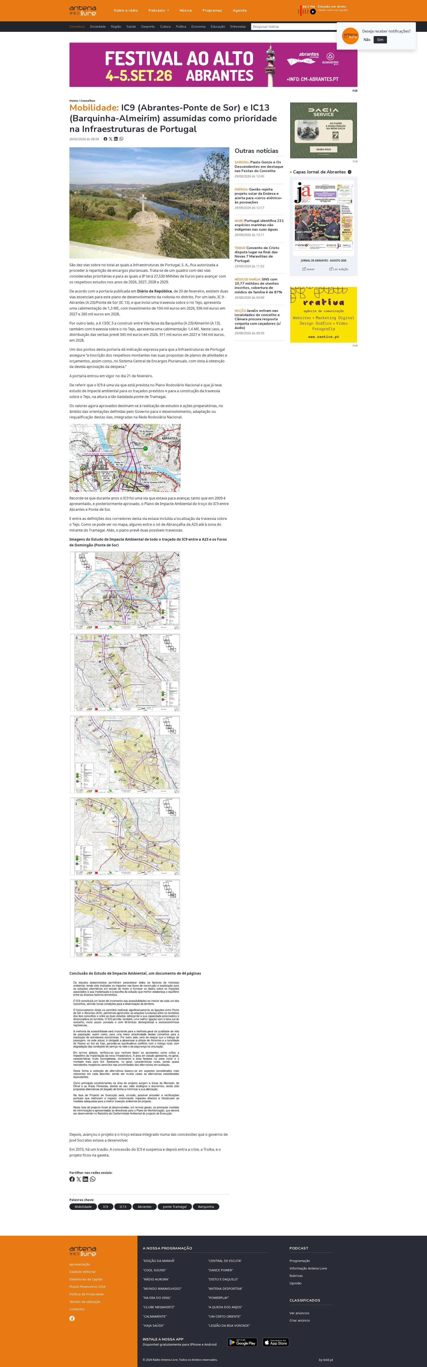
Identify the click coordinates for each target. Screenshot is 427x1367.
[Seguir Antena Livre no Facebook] (72, 1319)
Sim (380, 39)
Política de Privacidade (86, 1294)
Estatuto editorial (82, 1272)
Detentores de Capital (85, 1279)
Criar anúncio (300, 1320)
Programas (212, 10)
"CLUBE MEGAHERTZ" (159, 1307)
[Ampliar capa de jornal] (323, 218)
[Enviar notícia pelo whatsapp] (121, 138)
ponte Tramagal (175, 1207)
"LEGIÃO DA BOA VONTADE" (229, 1325)
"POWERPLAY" (218, 1298)
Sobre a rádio (126, 10)
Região (116, 26)
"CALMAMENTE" (155, 1316)
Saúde (131, 26)
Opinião (296, 1283)
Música (186, 10)
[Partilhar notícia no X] (111, 138)
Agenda (240, 10)
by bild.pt (326, 1360)
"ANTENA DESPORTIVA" (225, 1288)
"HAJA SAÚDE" (153, 1325)
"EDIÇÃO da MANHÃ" (159, 1261)
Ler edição (340, 269)
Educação (218, 26)
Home (73, 101)
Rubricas (296, 1276)
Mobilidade (83, 1207)
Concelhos (77, 26)
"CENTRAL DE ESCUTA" (225, 1261)
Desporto (148, 26)
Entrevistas (238, 26)
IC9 (105, 1207)
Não (367, 39)
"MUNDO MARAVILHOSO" (162, 1288)
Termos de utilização (85, 1302)
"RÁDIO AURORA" (156, 1279)
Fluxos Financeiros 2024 (87, 1286)
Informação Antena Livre (308, 1268)
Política (181, 26)
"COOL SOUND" (155, 1270)
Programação (300, 1261)
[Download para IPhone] (276, 1342)
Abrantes (144, 1207)
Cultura (165, 26)
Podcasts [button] (157, 10)
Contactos (77, 1309)
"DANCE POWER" (220, 1270)
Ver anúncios (299, 1313)
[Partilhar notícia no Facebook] (106, 138)
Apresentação (79, 1264)
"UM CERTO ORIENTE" (224, 1316)
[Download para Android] (242, 1342)
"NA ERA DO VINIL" (157, 1298)
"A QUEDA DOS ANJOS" (225, 1307)
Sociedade (98, 26)
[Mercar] (323, 130)
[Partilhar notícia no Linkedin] (116, 138)
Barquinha (206, 1207)
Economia (198, 26)
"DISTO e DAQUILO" (223, 1279)
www (310, 269)
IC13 (123, 1207)
